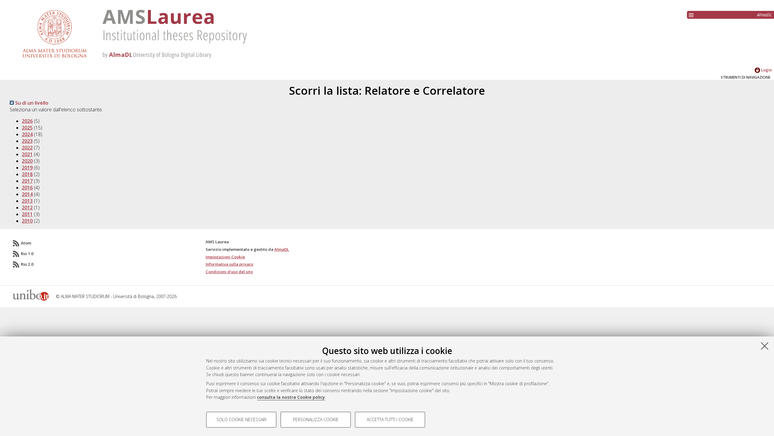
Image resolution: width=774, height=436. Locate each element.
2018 (27, 174)
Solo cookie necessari (241, 419)
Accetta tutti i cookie (390, 419)
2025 (27, 127)
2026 (27, 121)
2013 (27, 201)
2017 (27, 181)
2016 (27, 187)
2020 (27, 161)
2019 (27, 167)
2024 (27, 134)
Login (766, 70)
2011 (27, 214)
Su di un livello (31, 103)
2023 (27, 141)
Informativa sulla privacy (229, 264)
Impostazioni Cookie (225, 257)
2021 (27, 154)
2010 (27, 221)
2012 (27, 207)
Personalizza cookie (316, 419)
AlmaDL (764, 15)
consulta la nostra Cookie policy (291, 397)
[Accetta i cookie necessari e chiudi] (764, 346)
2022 (27, 147)
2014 (27, 194)
